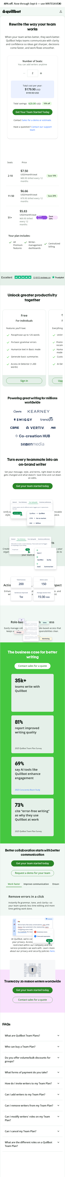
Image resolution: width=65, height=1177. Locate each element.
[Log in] (60, 11)
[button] (60, 4)
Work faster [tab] (14, 884)
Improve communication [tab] (36, 884)
